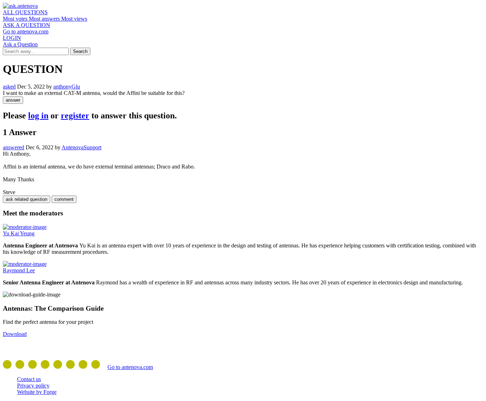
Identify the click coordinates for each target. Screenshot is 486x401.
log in (38, 115)
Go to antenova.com (25, 31)
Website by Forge (37, 392)
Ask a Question (20, 44)
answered (13, 147)
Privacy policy (33, 386)
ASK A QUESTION (26, 25)
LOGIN (12, 38)
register (75, 115)
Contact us (29, 379)
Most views (74, 19)
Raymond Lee (19, 270)
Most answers (45, 19)
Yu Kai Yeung (19, 233)
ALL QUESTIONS (25, 12)
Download (15, 334)
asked (9, 87)
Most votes (16, 19)
